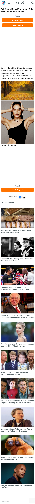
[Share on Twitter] (24, 196)
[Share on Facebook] (20, 196)
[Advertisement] (17, 48)
